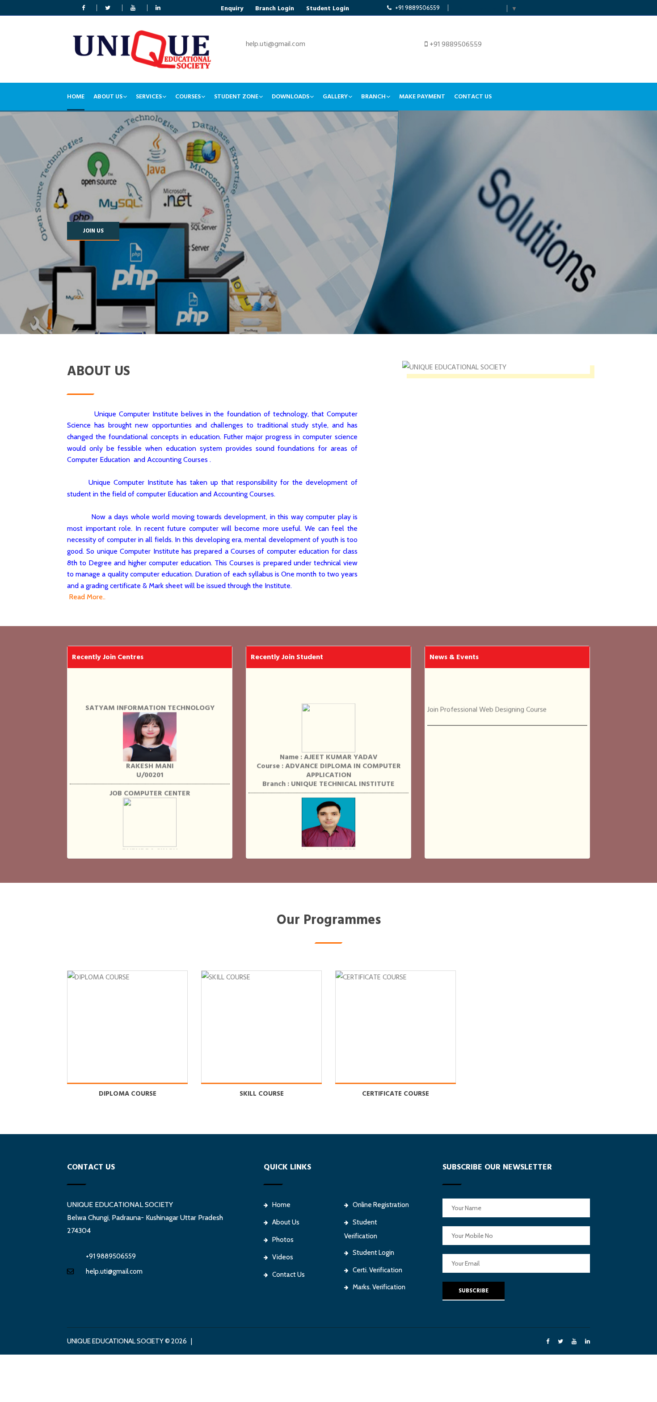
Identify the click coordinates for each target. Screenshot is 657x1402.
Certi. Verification (377, 1270)
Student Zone (236, 96)
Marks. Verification (379, 1287)
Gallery (335, 96)
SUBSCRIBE (474, 1291)
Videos (282, 1257)
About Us (107, 96)
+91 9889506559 (417, 7)
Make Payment (422, 96)
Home (75, 96)
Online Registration (381, 1205)
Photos (283, 1240)
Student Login (327, 8)
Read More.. (87, 597)
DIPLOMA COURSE (127, 1093)
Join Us (93, 231)
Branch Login (274, 8)
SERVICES (149, 96)
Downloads (290, 96)
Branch (373, 96)
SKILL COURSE (262, 1093)
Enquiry (232, 8)
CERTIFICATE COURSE (395, 1093)
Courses (188, 96)
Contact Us (473, 96)
